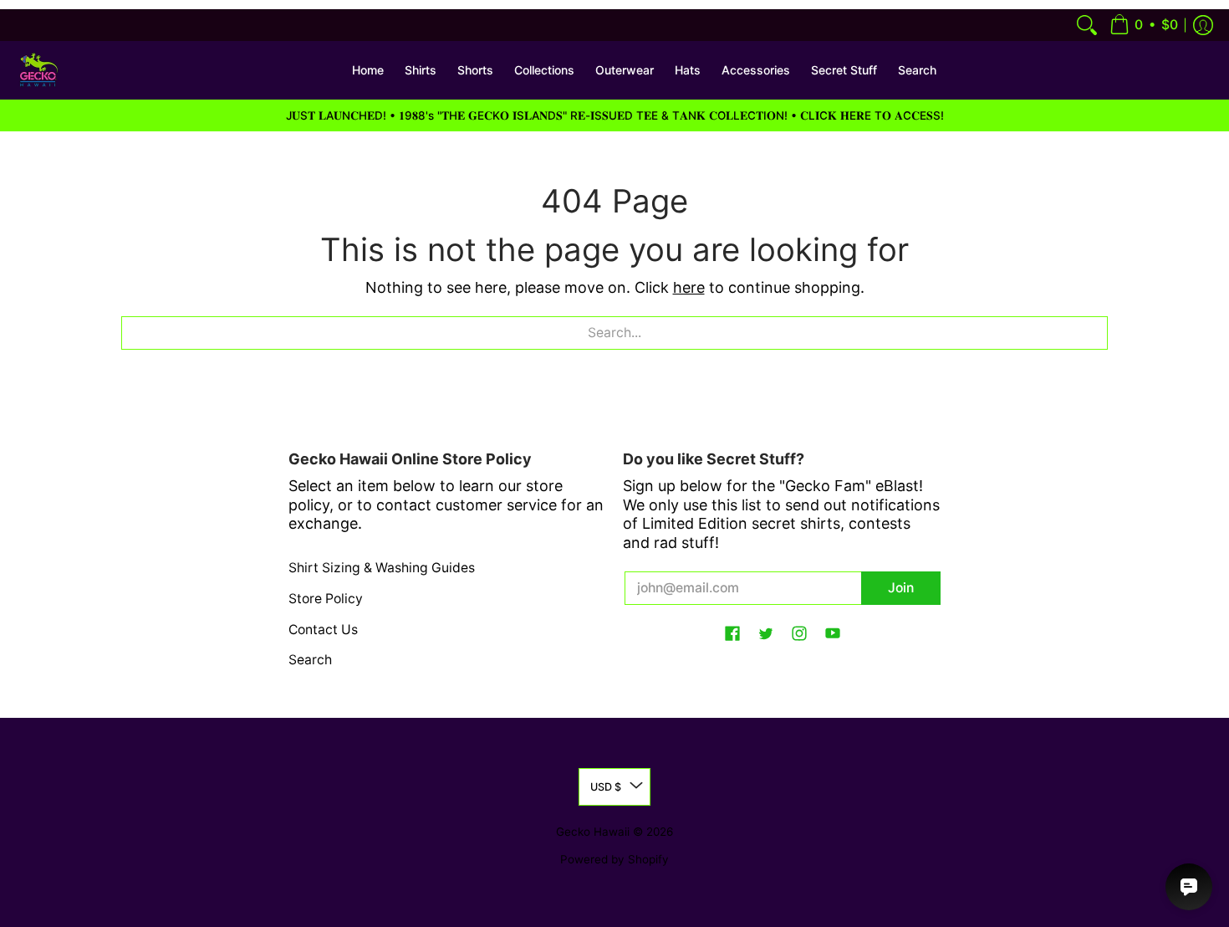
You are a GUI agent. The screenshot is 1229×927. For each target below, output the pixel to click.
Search (310, 660)
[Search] (1087, 25)
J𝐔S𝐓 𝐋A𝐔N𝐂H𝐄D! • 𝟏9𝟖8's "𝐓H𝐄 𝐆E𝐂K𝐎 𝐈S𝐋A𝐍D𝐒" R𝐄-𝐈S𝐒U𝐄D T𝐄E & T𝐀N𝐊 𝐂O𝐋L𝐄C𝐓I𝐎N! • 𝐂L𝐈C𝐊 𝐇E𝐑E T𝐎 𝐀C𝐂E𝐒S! (615, 115)
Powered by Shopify (614, 859)
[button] (1144, 25)
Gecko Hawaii (593, 831)
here (689, 287)
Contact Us (323, 630)
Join (901, 588)
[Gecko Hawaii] (38, 70)
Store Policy (325, 599)
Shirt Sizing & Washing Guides (381, 568)
